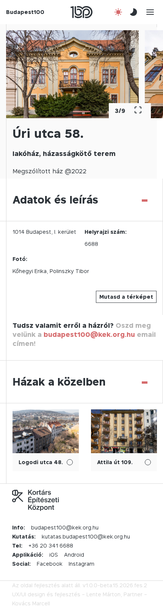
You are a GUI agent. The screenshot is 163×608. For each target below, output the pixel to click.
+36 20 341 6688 (50, 545)
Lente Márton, (104, 594)
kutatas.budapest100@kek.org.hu (86, 536)
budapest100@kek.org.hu (89, 334)
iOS (53, 554)
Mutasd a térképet (126, 296)
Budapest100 (25, 12)
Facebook (50, 563)
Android (74, 554)
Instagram (81, 563)
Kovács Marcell (31, 603)
